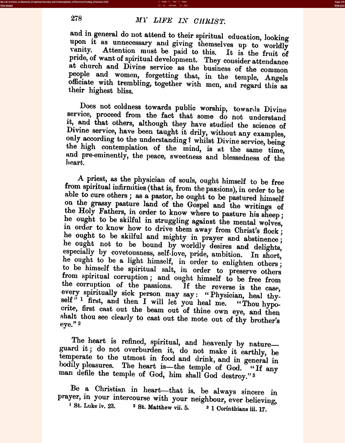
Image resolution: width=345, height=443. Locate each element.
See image (6, 5)
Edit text (339, 5)
